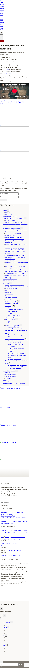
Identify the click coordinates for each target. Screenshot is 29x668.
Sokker (10, 313)
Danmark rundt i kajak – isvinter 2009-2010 (17, 271)
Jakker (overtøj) (12, 311)
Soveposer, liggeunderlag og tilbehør (18, 335)
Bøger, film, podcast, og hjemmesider (18, 340)
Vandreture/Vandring (11, 297)
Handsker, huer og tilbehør (15, 309)
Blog (4, 635)
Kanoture (7, 290)
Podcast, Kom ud (7, 381)
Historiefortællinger (10, 374)
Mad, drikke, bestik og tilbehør (16, 329)
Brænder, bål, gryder (13, 327)
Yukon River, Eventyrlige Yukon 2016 (15, 255)
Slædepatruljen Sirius (8, 280)
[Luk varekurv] (1, 608)
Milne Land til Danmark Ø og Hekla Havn (12, 512)
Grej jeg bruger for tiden (11, 303)
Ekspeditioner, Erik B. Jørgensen (11, 228)
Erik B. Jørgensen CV (10, 623)
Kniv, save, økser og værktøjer (16, 348)
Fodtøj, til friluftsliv (10, 319)
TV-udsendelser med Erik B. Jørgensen (13, 218)
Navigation (11, 350)
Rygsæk (10, 351)
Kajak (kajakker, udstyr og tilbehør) (17, 365)
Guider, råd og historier (9, 371)
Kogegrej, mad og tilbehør (12, 325)
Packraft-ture (9, 294)
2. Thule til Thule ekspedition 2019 (14, 250)
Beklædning (8, 306)
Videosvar (8, 378)
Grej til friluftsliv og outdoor (10, 301)
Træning (5, 380)
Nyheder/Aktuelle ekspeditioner (12, 629)
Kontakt (2, 41)
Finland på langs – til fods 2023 (13, 237)
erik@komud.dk (7, 73)
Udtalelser (5, 643)
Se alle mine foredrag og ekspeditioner (13, 633)
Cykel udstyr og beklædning (13, 317)
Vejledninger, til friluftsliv (14, 359)
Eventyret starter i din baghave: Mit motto (14, 383)
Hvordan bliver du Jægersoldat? (14, 550)
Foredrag (7, 212)
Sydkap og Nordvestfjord (8, 516)
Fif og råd (8, 372)
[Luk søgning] (1, 662)
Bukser (10, 307)
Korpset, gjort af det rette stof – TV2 (15, 220)
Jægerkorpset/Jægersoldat (10, 279)
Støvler (10, 323)
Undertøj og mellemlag (14, 315)
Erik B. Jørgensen (5, 530)
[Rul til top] (1, 615)
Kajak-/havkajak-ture (11, 288)
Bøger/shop (8, 214)
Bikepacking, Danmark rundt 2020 (14, 248)
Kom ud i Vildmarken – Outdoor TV (14, 222)
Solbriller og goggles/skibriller (16, 353)
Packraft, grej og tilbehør (14, 368)
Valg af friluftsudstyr (10, 376)
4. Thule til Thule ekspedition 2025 (14, 233)
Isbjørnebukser (16, 555)
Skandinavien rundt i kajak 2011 (14, 270)
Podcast (4, 659)
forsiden (6, 69)
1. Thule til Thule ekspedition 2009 (14, 273)
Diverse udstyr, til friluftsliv (15, 342)
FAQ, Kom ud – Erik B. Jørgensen (12, 641)
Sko (9, 321)
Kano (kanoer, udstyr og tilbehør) (17, 366)
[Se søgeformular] (1, 33)
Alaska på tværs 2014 (11, 260)
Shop (4, 645)
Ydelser (5, 210)
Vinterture (8, 299)
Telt (9, 336)
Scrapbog (7, 625)
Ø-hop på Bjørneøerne (7, 514)
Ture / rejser (6, 283)
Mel (2, 537)
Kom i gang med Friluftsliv (10, 216)
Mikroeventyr (8, 292)
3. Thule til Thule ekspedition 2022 (14, 239)
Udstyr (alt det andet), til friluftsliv (14, 339)
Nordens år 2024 (10, 235)
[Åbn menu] (1, 38)
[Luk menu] (0, 618)
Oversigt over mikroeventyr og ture (14, 285)
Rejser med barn (9, 296)
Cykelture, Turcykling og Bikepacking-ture (16, 286)
